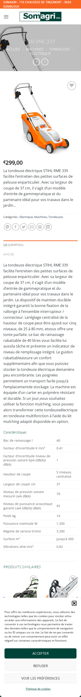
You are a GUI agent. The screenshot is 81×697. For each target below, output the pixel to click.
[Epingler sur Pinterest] (40, 227)
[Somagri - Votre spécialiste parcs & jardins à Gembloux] (40, 16)
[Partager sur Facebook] (15, 227)
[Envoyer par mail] (32, 227)
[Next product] (36, 61)
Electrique (40, 53)
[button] (74, 603)
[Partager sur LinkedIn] (48, 227)
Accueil (14, 49)
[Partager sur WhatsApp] (7, 227)
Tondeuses (59, 49)
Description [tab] (13, 245)
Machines (35, 49)
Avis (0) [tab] (8, 254)
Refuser (40, 665)
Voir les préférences (40, 678)
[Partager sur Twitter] (23, 227)
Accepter (40, 653)
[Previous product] (44, 61)
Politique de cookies (38, 689)
